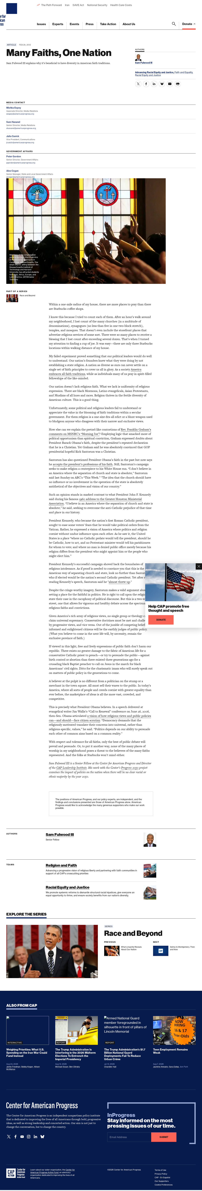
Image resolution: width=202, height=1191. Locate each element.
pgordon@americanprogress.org (20, 163)
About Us (129, 24)
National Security (97, 5)
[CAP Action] (16, 1173)
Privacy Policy (161, 1174)
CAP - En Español (162, 1177)
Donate (187, 24)
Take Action (108, 24)
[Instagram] (28, 1137)
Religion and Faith (61, 865)
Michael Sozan (61, 1067)
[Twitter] (8, 1137)
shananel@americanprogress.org (21, 128)
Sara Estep (174, 1067)
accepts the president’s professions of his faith (83, 464)
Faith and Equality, (184, 72)
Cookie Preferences (163, 1185)
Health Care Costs (121, 5)
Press (90, 24)
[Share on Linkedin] (154, 84)
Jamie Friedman (13, 1067)
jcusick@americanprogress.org (20, 142)
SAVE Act (78, 5)
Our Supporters (162, 1181)
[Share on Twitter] (138, 84)
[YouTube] (22, 1137)
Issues (41, 24)
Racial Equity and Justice (148, 75)
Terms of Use (160, 1170)
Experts (57, 24)
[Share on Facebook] (146, 84)
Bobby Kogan (27, 1067)
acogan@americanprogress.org (20, 177)
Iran (67, 5)
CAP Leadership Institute (71, 768)
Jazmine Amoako (160, 1067)
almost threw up (119, 582)
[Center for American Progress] (12, 15)
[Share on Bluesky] (162, 84)
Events (74, 24)
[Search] (174, 26)
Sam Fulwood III (60, 834)
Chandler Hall (110, 1067)
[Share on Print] (178, 84)
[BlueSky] (42, 1137)
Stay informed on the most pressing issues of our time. (141, 1120)
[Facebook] (15, 1137)
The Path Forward (51, 5)
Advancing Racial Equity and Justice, (155, 72)
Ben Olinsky (74, 1067)
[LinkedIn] (35, 1137)
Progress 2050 (129, 768)
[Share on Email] (170, 84)
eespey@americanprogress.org (20, 114)
